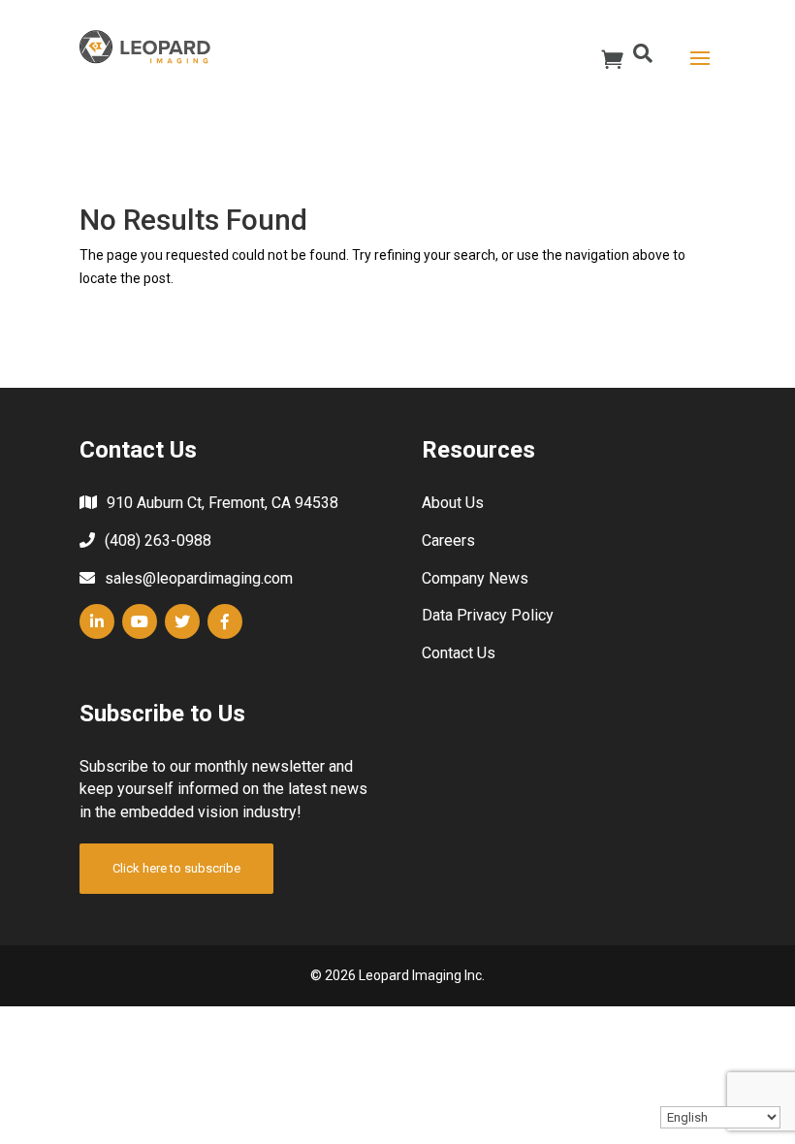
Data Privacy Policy (488, 615)
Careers (448, 540)
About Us (453, 502)
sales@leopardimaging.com (199, 578)
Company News (475, 578)
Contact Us (458, 653)
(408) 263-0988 (158, 540)
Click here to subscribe (176, 868)
